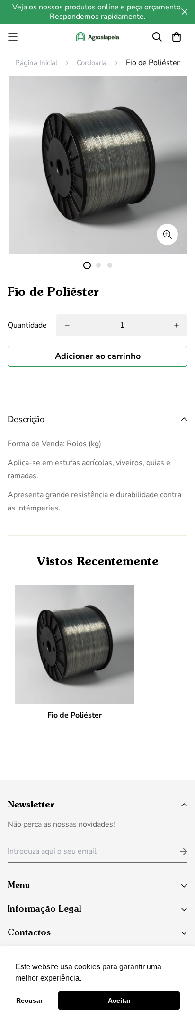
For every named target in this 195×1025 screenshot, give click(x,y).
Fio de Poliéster (74, 715)
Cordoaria (91, 63)
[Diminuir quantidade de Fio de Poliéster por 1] (67, 325)
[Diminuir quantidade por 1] (176, 325)
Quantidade (27, 325)
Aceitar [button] (119, 1000)
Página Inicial (36, 63)
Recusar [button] (29, 1000)
